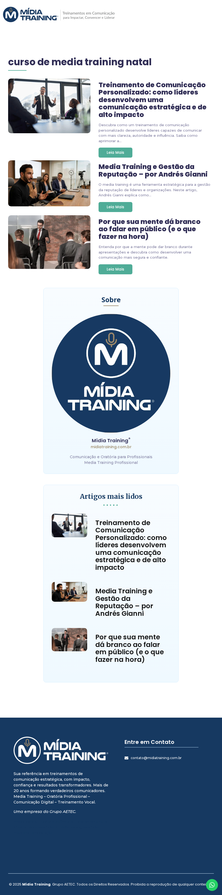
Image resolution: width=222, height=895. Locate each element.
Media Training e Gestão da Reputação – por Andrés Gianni (153, 170)
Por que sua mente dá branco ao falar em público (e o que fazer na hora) (150, 229)
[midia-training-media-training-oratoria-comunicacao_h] (59, 14)
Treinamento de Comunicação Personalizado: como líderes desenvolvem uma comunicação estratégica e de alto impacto (153, 100)
